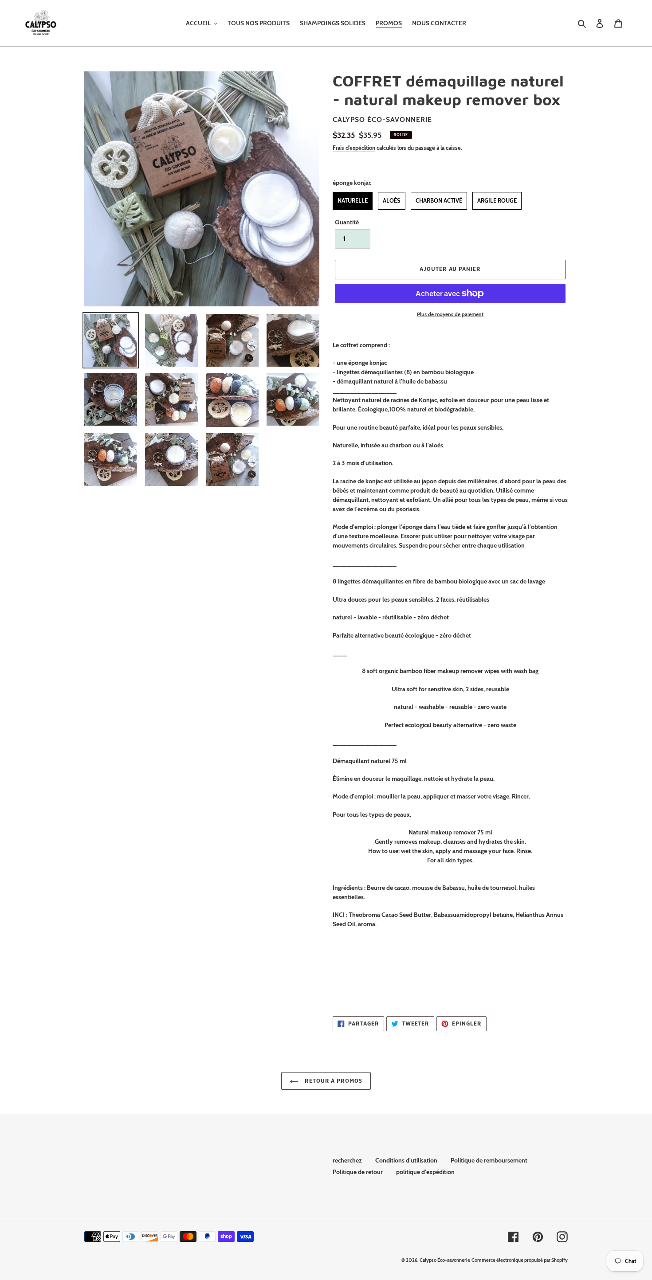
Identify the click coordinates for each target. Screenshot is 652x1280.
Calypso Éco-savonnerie (445, 1260)
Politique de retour (358, 1172)
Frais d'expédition (354, 147)
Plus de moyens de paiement (450, 314)
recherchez (347, 1160)
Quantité (347, 222)
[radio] (353, 201)
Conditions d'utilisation (406, 1160)
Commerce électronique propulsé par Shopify (519, 1260)
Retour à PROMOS (332, 1080)
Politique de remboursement (489, 1160)
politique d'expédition (425, 1172)
